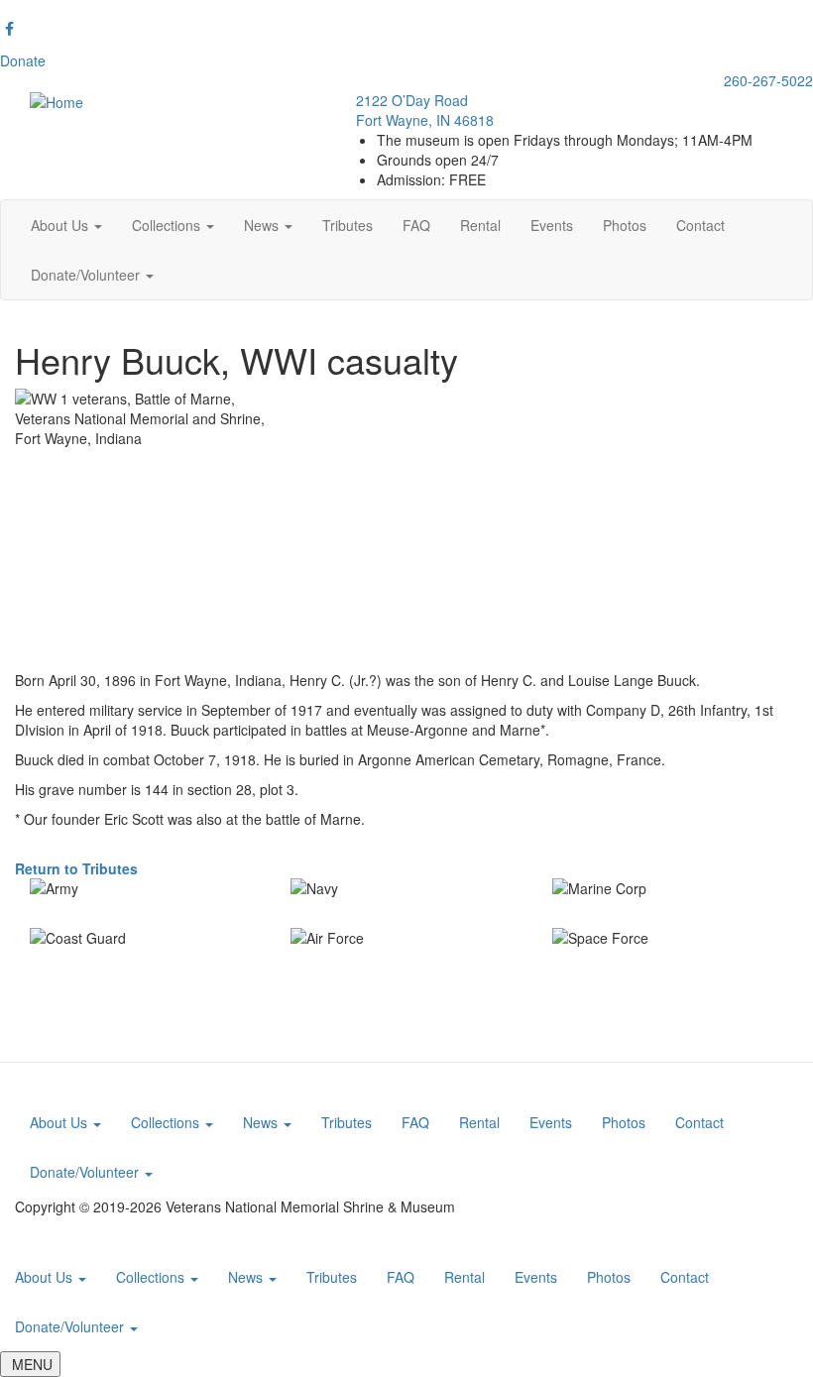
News (263, 225)
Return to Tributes (76, 868)
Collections (168, 225)
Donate (23, 60)
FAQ (416, 225)
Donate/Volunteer (87, 275)
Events (551, 225)
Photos (624, 225)
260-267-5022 (768, 80)
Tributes (347, 225)
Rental (480, 225)
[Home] (56, 100)
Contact (700, 225)
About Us (61, 225)
